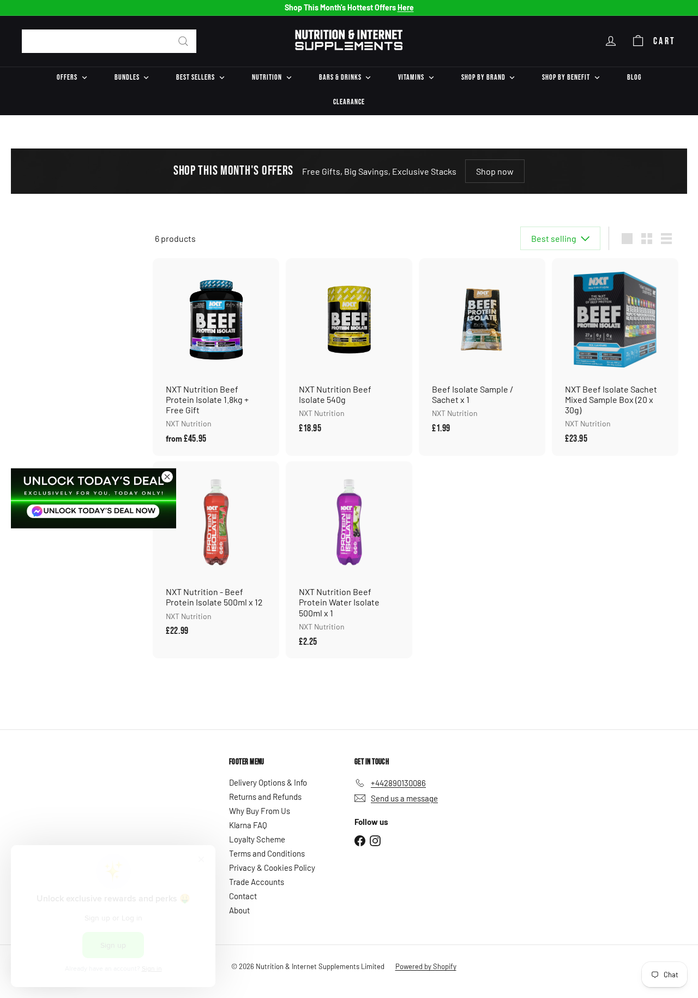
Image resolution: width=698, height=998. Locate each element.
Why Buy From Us (259, 811)
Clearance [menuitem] (349, 101)
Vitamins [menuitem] (411, 77)
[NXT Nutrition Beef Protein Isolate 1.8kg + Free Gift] (216, 356)
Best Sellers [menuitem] (195, 77)
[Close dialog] (167, 477)
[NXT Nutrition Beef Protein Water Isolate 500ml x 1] (349, 559)
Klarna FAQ (248, 825)
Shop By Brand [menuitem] (483, 77)
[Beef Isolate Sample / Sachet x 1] (482, 351)
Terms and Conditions (267, 853)
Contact (243, 896)
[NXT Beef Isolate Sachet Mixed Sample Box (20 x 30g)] (615, 356)
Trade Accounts (256, 882)
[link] (93, 498)
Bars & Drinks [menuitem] (340, 77)
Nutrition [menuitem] (267, 77)
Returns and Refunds (265, 796)
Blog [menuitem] (634, 77)
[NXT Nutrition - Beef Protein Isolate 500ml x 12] (216, 554)
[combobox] (109, 41)
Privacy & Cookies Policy (272, 867)
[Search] (183, 41)
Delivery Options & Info (268, 782)
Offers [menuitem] (67, 77)
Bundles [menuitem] (127, 77)
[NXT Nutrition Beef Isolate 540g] (349, 351)
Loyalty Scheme (257, 839)
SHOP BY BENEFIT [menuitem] (566, 77)
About (239, 910)
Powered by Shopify (425, 966)
